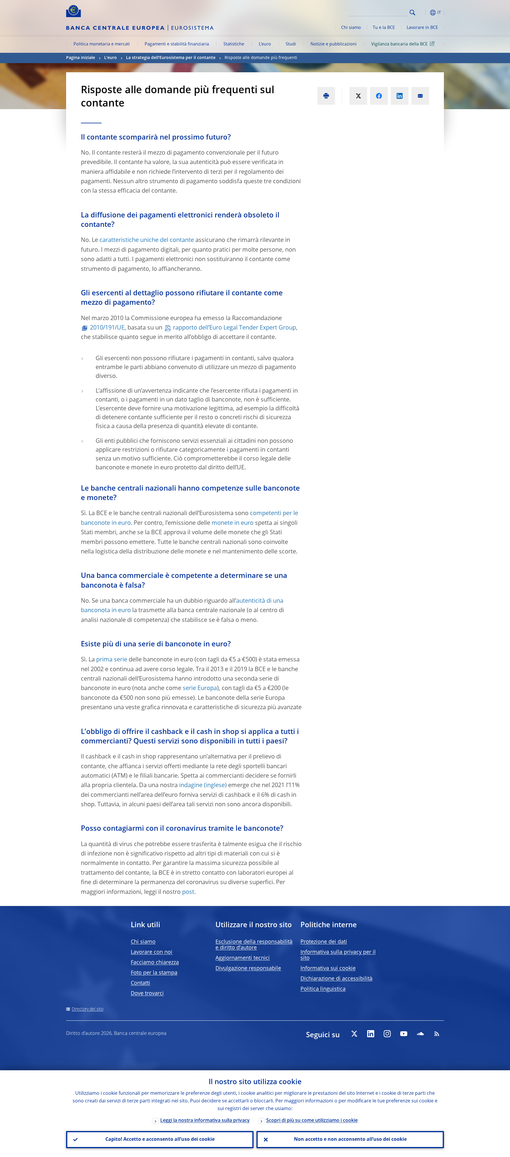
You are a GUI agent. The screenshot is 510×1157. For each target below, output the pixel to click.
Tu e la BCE (384, 28)
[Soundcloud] (420, 1034)
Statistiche (233, 44)
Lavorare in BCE (422, 28)
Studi (291, 44)
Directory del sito (87, 1009)
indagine (190, 786)
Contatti (140, 983)
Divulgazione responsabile (248, 968)
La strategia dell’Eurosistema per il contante (170, 58)
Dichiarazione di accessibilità (336, 978)
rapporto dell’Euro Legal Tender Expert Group (234, 328)
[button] (423, 12)
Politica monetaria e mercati (101, 44)
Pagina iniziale (80, 58)
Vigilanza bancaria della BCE (399, 44)
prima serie (111, 660)
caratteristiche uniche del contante (146, 240)
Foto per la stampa (154, 973)
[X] (354, 1034)
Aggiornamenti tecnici (242, 958)
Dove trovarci (147, 993)
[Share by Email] (420, 96)
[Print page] (326, 96)
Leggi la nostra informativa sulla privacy (205, 1120)
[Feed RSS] (437, 1034)
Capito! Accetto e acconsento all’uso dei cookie (160, 1139)
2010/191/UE (107, 328)
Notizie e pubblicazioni (333, 44)
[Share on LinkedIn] (399, 96)
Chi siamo (351, 28)
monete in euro (233, 523)
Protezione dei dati (323, 942)
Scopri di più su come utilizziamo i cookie (312, 1120)
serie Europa (200, 688)
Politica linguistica (323, 989)
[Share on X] (358, 96)
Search (412, 12)
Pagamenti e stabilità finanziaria (177, 44)
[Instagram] (387, 1034)
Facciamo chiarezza (155, 962)
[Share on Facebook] (379, 96)
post (188, 892)
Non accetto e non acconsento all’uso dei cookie (350, 1139)
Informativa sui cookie (328, 968)
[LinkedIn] (371, 1034)
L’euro (265, 44)
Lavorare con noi (151, 952)
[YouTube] (404, 1034)
